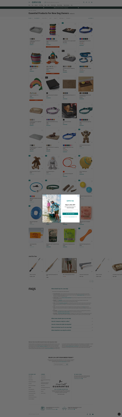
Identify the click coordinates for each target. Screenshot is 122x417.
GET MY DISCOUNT (70, 213)
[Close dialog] (78, 196)
